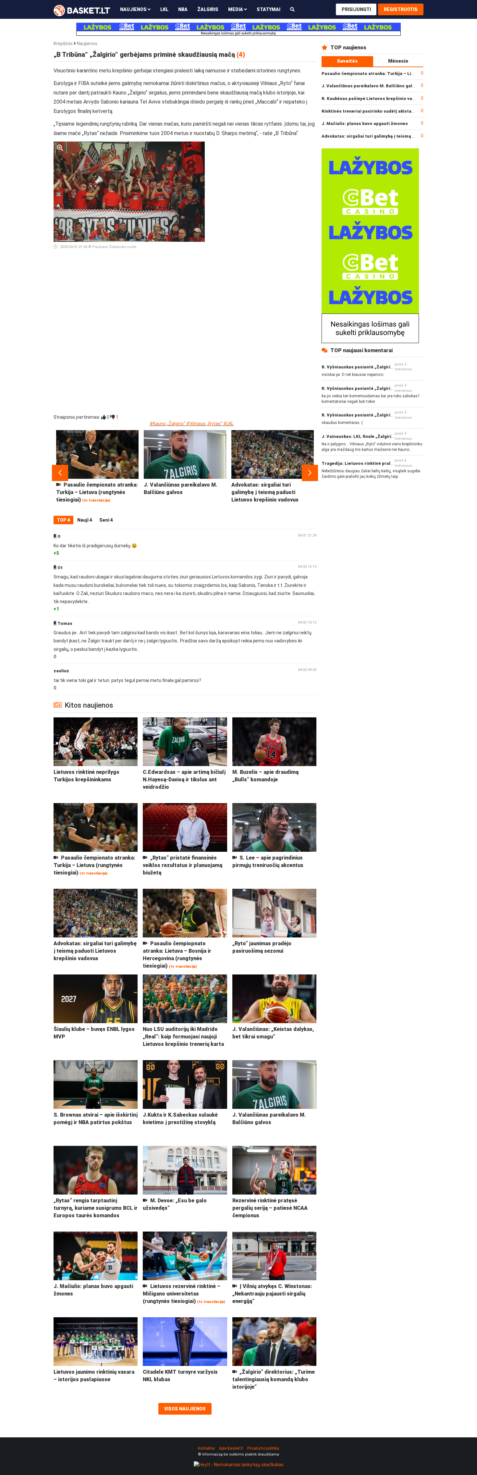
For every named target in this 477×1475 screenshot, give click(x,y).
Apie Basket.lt (231, 1448)
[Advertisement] (263, 182)
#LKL (228, 423)
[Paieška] (292, 9)
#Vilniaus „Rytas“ (204, 423)
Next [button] (310, 473)
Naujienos (87, 43)
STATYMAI (268, 9)
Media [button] (236, 9)
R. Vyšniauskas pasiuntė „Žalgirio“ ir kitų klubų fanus (378, 367)
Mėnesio (398, 61)
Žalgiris (207, 9)
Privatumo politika (263, 1448)
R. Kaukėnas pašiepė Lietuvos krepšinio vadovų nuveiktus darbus (391, 98)
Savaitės (347, 61)
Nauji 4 (84, 520)
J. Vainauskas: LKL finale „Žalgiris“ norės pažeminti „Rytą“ (384, 436)
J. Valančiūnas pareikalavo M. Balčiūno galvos (371, 85)
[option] (97, 473)
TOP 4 (63, 520)
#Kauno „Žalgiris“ (167, 423)
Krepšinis (63, 43)
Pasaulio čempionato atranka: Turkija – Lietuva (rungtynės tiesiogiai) (396, 73)
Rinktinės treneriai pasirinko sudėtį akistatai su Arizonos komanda (393, 111)
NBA (183, 9)
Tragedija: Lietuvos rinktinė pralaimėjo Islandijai (373, 463)
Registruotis (401, 9)
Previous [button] (60, 473)
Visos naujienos (185, 1408)
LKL (164, 9)
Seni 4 (106, 520)
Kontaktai (206, 1448)
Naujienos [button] (134, 9)
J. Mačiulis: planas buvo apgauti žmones (365, 123)
